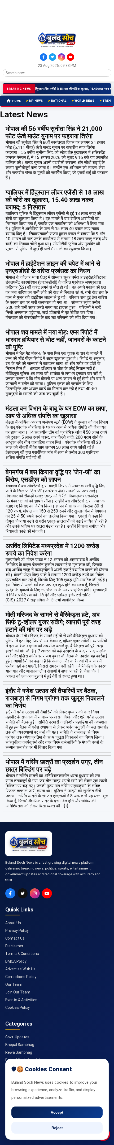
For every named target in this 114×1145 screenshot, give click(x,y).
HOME (16, 101)
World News (84, 100)
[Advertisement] (26, 15)
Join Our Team (17, 992)
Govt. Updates (17, 1037)
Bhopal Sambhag (19, 1045)
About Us (13, 923)
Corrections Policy (20, 977)
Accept (57, 1112)
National (58, 100)
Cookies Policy (17, 1007)
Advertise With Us (20, 969)
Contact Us (15, 938)
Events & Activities (21, 1000)
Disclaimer (14, 946)
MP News (36, 100)
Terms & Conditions (22, 954)
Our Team (13, 984)
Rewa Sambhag (18, 1052)
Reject (57, 1128)
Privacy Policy (17, 930)
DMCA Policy (16, 961)
